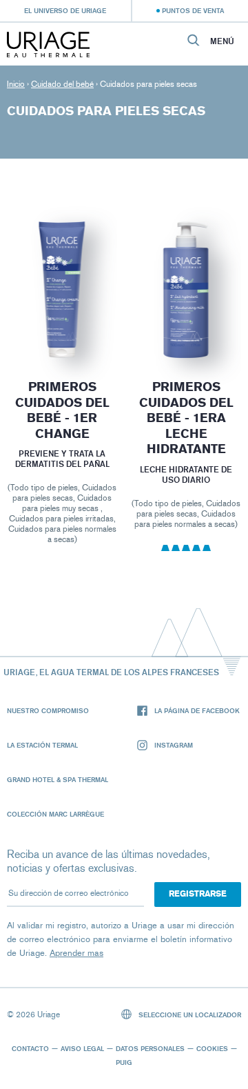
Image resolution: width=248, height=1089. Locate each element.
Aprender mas (76, 953)
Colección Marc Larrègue (55, 814)
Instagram (173, 745)
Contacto (30, 1048)
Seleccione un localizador (188, 1014)
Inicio (16, 84)
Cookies (212, 1048)
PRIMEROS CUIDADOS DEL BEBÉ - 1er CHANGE (61, 410)
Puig (124, 1062)
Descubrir (62, 325)
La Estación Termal (42, 745)
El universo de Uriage (65, 10)
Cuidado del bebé (62, 84)
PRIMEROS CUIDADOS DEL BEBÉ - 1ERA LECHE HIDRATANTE (186, 418)
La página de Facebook (197, 710)
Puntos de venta (193, 10)
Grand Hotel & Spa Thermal (57, 779)
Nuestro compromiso (48, 710)
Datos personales (150, 1048)
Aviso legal (82, 1048)
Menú (222, 41)
